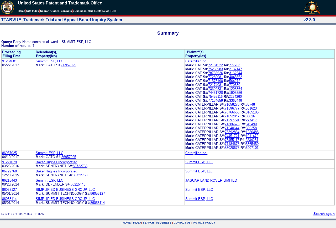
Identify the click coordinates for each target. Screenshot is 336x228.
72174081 (215, 85)
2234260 (235, 97)
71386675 (232, 124)
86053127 (9, 190)
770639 (234, 85)
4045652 (235, 77)
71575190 (215, 81)
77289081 (215, 77)
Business (80, 10)
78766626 (215, 73)
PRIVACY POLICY (204, 222)
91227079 (9, 162)
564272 (234, 81)
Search (44, 10)
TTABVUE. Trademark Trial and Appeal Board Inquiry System (61, 20)
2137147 (235, 69)
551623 (251, 108)
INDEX (137, 222)
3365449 (235, 100)
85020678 (232, 148)
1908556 (235, 93)
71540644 (232, 128)
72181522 (215, 65)
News (105, 10)
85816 (250, 116)
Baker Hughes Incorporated (56, 162)
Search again (324, 214)
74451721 (232, 136)
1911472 (252, 136)
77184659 (215, 100)
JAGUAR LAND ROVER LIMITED (211, 180)
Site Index (32, 10)
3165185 (252, 112)
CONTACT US (182, 222)
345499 (251, 124)
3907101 (252, 148)
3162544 (235, 73)
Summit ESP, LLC (49, 61)
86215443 (9, 180)
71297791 (232, 120)
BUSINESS (163, 222)
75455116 (215, 97)
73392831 (215, 89)
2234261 (251, 140)
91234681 (9, 61)
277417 (251, 120)
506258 (251, 128)
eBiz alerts (94, 10)
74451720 (215, 93)
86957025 (68, 65)
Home (21, 10)
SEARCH (148, 222)
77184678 (232, 144)
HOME (127, 222)
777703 (234, 65)
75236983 (215, 69)
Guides (55, 10)
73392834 (232, 132)
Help (113, 10)
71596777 (232, 108)
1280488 (252, 132)
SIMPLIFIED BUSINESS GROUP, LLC (65, 190)
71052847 (232, 116)
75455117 (232, 140)
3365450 (252, 144)
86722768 (80, 166)
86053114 (9, 199)
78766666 (232, 112)
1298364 (235, 89)
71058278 (232, 104)
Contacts (66, 10)
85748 (250, 104)
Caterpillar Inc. (196, 61)
